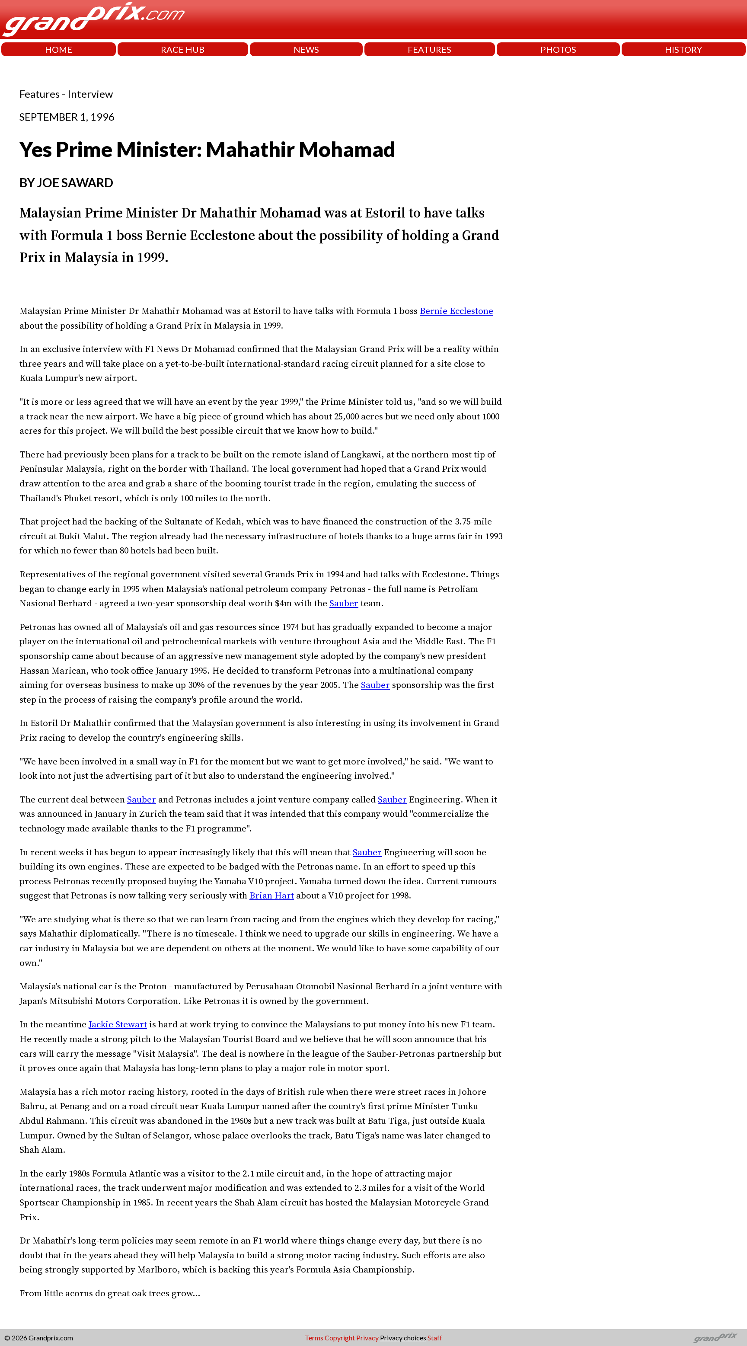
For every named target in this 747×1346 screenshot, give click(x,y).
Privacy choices (403, 1337)
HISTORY (683, 49)
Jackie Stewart (118, 1024)
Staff (435, 1337)
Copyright (340, 1337)
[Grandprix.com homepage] (715, 1338)
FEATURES (429, 49)
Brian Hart (271, 895)
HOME (58, 49)
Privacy (367, 1337)
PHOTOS (558, 49)
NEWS (306, 49)
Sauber (343, 603)
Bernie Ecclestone (456, 310)
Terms (314, 1337)
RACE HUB (182, 49)
